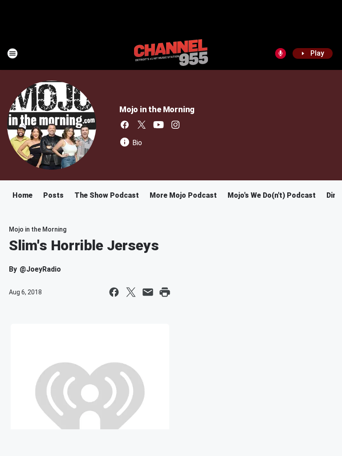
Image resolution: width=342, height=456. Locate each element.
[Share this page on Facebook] (114, 292)
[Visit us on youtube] (158, 124)
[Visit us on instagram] (175, 124)
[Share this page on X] (131, 292)
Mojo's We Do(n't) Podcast (272, 195)
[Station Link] (171, 53)
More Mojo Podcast (183, 195)
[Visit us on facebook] (124, 124)
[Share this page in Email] (148, 292)
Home (22, 195)
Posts (53, 195)
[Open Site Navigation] (12, 53)
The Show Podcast (106, 195)
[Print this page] (165, 292)
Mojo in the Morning (157, 109)
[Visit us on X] (141, 124)
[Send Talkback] (280, 53)
